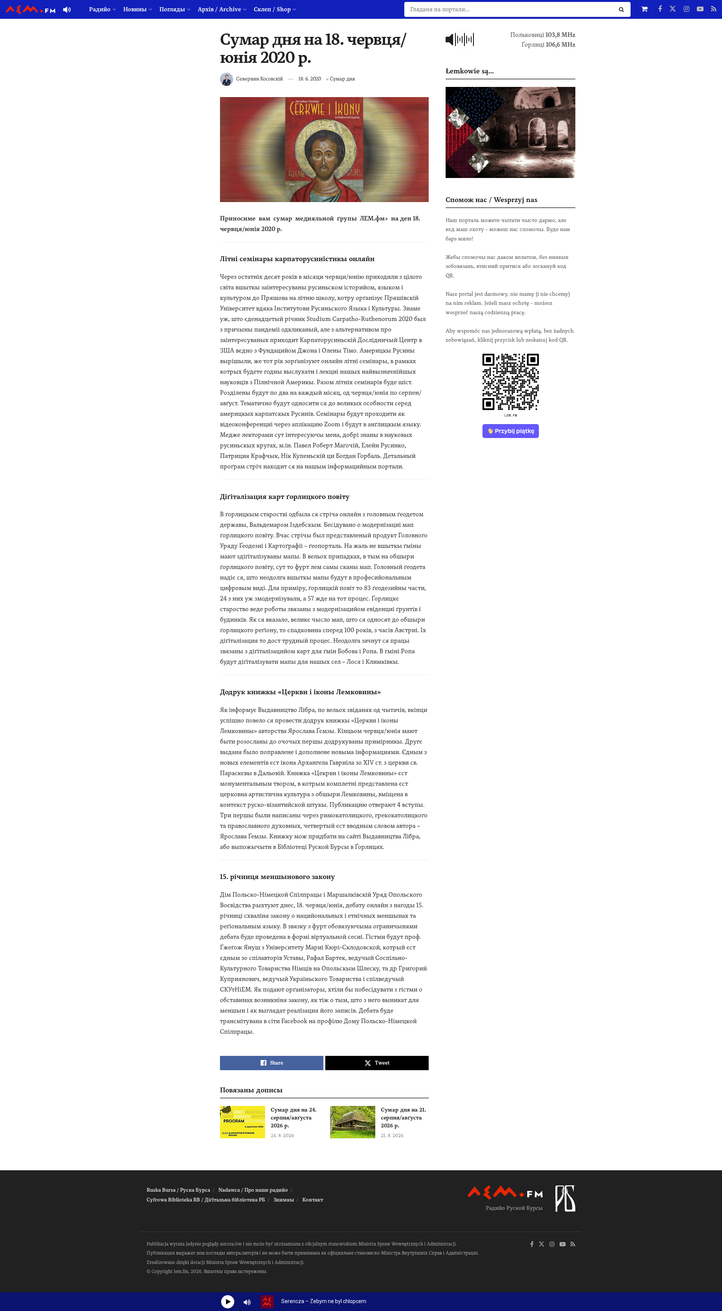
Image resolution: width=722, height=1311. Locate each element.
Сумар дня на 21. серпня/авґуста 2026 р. (403, 1117)
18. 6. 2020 (310, 79)
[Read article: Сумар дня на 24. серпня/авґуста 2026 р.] (242, 1122)
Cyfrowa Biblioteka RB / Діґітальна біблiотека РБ (206, 1200)
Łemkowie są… (470, 71)
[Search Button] (623, 9)
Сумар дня (342, 79)
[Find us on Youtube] (700, 9)
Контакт (312, 1200)
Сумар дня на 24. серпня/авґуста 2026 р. (294, 1117)
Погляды (172, 9)
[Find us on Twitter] (672, 9)
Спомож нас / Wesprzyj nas (491, 200)
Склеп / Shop (272, 9)
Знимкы (283, 1200)
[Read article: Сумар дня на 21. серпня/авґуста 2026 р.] (352, 1122)
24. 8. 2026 (282, 1135)
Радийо (100, 9)
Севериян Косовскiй (259, 79)
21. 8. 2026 (392, 1135)
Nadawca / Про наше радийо (253, 1190)
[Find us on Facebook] (660, 9)
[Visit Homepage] (30, 9)
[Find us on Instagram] (686, 9)
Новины (135, 9)
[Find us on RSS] (713, 9)
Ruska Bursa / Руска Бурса (178, 1190)
